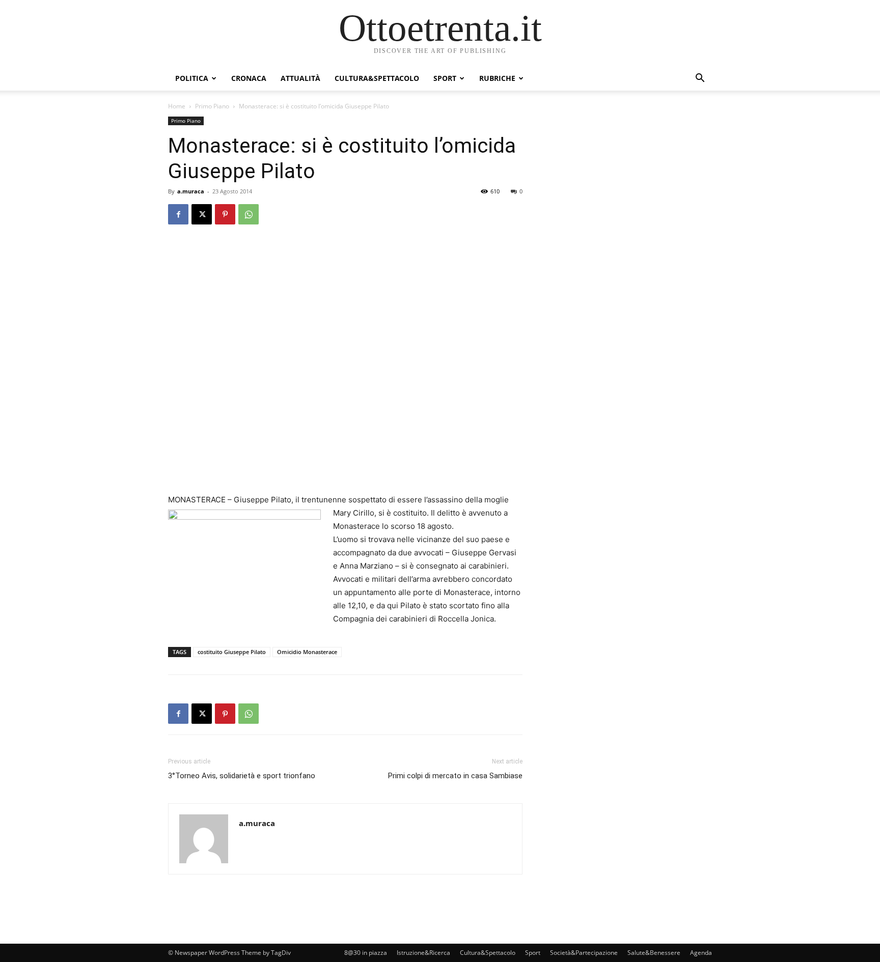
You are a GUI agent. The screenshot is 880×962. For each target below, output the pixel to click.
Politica (191, 78)
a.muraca (190, 191)
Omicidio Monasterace (307, 652)
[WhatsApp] (248, 214)
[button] (700, 79)
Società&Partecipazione (584, 952)
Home (176, 106)
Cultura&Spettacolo (377, 78)
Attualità (300, 78)
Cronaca (248, 78)
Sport (444, 78)
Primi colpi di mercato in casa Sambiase (455, 775)
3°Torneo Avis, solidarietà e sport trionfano (241, 775)
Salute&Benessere (653, 952)
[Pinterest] (225, 214)
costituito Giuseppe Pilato (232, 652)
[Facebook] (178, 214)
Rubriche (497, 78)
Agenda (701, 952)
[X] (201, 214)
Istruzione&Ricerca (423, 952)
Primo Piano (212, 106)
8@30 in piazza (365, 952)
